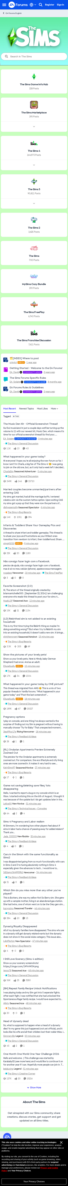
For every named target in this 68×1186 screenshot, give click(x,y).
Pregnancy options (14, 716)
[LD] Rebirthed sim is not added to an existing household (29, 620)
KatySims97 (9, 767)
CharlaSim (8, 471)
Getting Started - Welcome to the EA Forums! (36, 368)
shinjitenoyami (10, 636)
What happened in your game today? (24, 456)
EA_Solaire (15, 381)
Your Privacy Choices (34, 1181)
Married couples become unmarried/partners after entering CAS (32, 491)
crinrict (13, 362)
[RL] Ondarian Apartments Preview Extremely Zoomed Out (29, 751)
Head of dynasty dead (16, 1021)
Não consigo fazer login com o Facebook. (26, 561)
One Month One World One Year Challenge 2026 (31, 1054)
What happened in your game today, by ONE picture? (33, 684)
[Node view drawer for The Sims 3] (34, 203)
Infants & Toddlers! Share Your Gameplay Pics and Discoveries (31, 527)
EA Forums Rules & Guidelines (27, 387)
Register (49, 4)
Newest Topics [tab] (26, 408)
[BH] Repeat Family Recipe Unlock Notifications (30, 988)
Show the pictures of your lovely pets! (24, 654)
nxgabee (7, 572)
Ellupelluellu (9, 666)
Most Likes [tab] (42, 408)
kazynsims (8, 908)
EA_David (14, 372)
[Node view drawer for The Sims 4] (34, 165)
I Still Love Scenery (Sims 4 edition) (23, 959)
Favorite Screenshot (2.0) (18, 586)
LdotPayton (9, 941)
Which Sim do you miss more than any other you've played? (32, 892)
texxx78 (7, 970)
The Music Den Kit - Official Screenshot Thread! (30, 423)
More (53, 408)
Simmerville (9, 1036)
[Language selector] (33, 5)
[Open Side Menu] (4, 4)
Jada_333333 (10, 836)
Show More (35, 1087)
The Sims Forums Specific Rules (28, 377)
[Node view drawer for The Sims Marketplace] (34, 127)
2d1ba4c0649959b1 (13, 872)
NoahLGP (8, 600)
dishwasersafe (10, 507)
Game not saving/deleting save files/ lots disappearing (26, 787)
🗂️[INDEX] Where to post (24, 358)
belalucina (8, 1068)
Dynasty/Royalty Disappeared (20, 926)
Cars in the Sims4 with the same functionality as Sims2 (30, 856)
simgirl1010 (9, 543)
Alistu (6, 1003)
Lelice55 (7, 803)
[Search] (41, 5)
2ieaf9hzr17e (9, 731)
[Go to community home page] (18, 5)
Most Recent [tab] (9, 408)
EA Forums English (14, 13)
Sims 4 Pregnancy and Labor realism (23, 821)
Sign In (60, 4)
